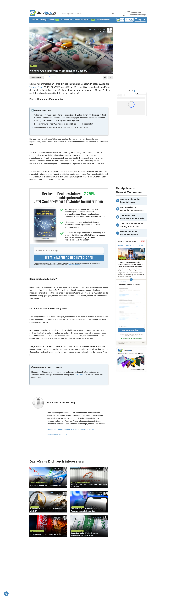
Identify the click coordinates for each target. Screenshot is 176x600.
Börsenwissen (66, 20)
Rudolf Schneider (97, 517)
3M (129, 90)
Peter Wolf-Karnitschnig (97, 29)
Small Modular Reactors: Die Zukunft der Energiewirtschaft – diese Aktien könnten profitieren (130, 264)
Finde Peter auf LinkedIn (57, 435)
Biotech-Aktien (36, 77)
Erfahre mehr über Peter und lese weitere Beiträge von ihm (71, 429)
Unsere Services (103, 20)
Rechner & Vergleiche (82, 20)
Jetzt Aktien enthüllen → (131, 328)
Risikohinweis (122, 341)
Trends (52, 20)
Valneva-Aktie (36, 87)
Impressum (132, 339)
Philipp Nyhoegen (55, 493)
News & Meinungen (40, 20)
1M (133, 90)
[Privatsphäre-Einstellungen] (6, 593)
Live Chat (78, 375)
